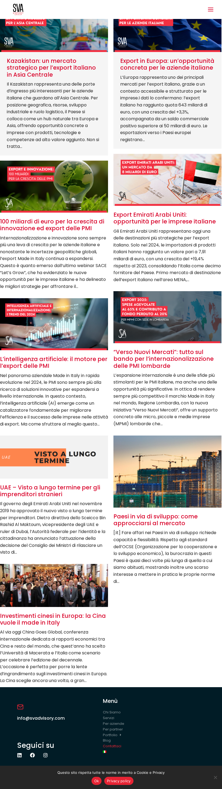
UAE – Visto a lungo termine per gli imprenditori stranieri (50, 490)
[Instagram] (45, 755)
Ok (96, 781)
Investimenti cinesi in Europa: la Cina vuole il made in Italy (53, 619)
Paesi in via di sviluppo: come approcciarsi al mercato (155, 519)
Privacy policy (119, 781)
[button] (210, 9)
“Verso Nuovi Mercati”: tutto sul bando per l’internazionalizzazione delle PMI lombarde (163, 358)
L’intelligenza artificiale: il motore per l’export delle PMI (53, 362)
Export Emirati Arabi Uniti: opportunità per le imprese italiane (164, 218)
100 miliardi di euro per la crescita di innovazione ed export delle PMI (52, 224)
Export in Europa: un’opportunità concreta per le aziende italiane (167, 64)
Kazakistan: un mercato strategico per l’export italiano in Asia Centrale (51, 67)
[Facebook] (32, 755)
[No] (215, 777)
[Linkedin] (19, 755)
